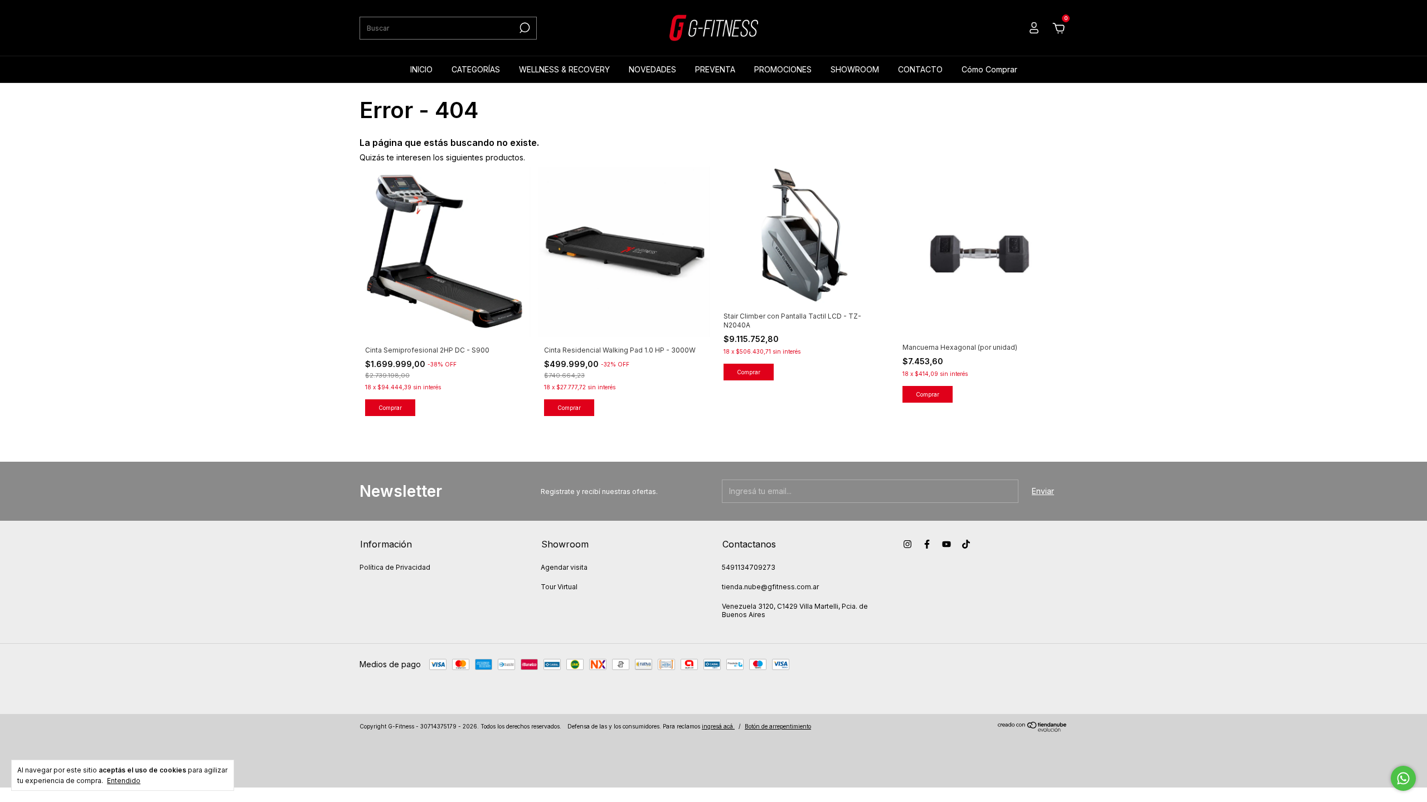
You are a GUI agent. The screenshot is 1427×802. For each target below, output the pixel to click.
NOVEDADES (652, 69)
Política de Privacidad (395, 567)
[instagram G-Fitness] (907, 544)
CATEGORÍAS (476, 69)
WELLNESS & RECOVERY (564, 69)
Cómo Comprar (989, 69)
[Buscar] (523, 28)
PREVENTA (715, 69)
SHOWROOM (855, 69)
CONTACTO (920, 69)
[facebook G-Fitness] (927, 544)
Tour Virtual (559, 587)
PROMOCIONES (783, 69)
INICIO (421, 69)
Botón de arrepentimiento (778, 726)
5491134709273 (748, 567)
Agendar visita (564, 567)
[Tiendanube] (1032, 728)
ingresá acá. (718, 726)
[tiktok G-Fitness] (966, 544)
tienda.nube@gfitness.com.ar (770, 587)
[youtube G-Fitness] (946, 544)
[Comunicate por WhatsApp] (1403, 778)
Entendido (123, 780)
